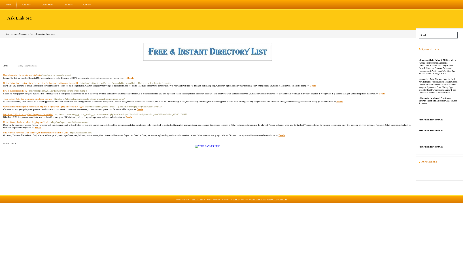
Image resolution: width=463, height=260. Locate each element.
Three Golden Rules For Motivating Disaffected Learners (27, 99)
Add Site (26, 4)
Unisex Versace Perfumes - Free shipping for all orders (26, 122)
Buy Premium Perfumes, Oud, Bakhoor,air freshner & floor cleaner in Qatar (35, 132)
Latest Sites (47, 4)
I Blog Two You (280, 199)
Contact (87, 4)
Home (8, 4)
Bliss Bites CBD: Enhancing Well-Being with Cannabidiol (28, 114)
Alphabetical (32, 66)
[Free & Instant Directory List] (207, 60)
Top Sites (68, 4)
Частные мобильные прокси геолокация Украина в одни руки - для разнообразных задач (43, 106)
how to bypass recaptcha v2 (15, 91)
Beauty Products (37, 34)
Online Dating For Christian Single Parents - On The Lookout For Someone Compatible (41, 83)
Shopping (23, 34)
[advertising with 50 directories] (207, 146)
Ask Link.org (19, 18)
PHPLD (236, 199)
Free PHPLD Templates (261, 199)
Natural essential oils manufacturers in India (22, 75)
